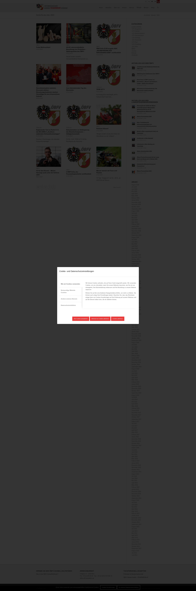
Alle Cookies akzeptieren (81, 318)
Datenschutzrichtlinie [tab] (68, 305)
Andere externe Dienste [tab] (69, 299)
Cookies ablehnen (118, 318)
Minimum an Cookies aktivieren (100, 318)
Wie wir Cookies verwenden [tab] (70, 284)
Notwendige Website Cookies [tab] (68, 291)
